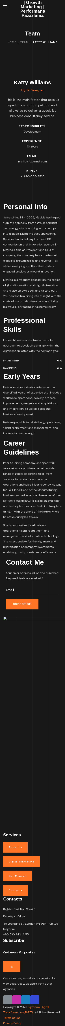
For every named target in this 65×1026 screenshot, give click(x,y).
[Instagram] (16, 999)
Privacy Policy (12, 1023)
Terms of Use (11, 1018)
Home (11, 42)
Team (24, 42)
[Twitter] (25, 999)
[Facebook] (34, 999)
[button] (60, 7)
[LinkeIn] (7, 999)
